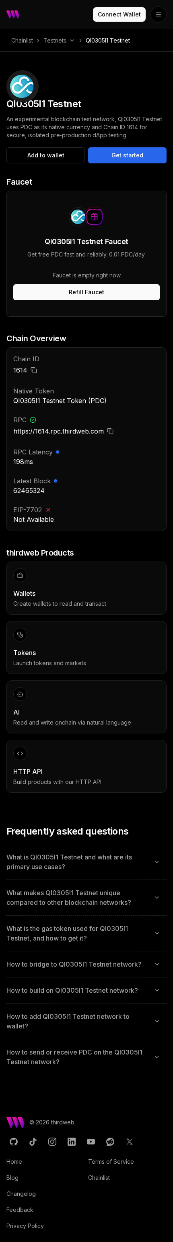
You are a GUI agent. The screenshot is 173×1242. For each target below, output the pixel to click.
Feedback (19, 1209)
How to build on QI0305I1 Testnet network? (72, 990)
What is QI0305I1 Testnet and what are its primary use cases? (69, 862)
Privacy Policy (25, 1225)
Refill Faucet (86, 292)
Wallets (24, 593)
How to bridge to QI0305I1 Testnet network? (74, 964)
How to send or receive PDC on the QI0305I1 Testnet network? (74, 1057)
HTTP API (28, 772)
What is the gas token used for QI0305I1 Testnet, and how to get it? (67, 933)
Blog (12, 1177)
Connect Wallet (119, 14)
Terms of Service (111, 1161)
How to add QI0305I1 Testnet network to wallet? (68, 1021)
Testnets (54, 40)
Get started (127, 155)
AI (16, 712)
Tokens (24, 653)
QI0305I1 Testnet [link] (108, 40)
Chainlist (22, 40)
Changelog (21, 1193)
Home (14, 1161)
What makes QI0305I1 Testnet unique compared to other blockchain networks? (68, 897)
